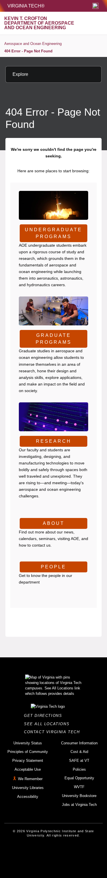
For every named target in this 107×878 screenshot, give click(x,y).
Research (53, 441)
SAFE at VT (79, 760)
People (53, 566)
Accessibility (27, 796)
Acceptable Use (28, 769)
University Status (27, 743)
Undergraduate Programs (53, 233)
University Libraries (28, 788)
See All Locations (48, 724)
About (53, 523)
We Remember (30, 779)
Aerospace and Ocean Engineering (33, 43)
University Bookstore (79, 796)
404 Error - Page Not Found (28, 51)
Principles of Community (27, 752)
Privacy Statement (27, 760)
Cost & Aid (79, 752)
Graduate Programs (54, 339)
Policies (79, 769)
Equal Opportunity (79, 778)
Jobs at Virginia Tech (79, 804)
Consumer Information (79, 743)
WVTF (79, 787)
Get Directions (44, 715)
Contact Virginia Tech (53, 732)
